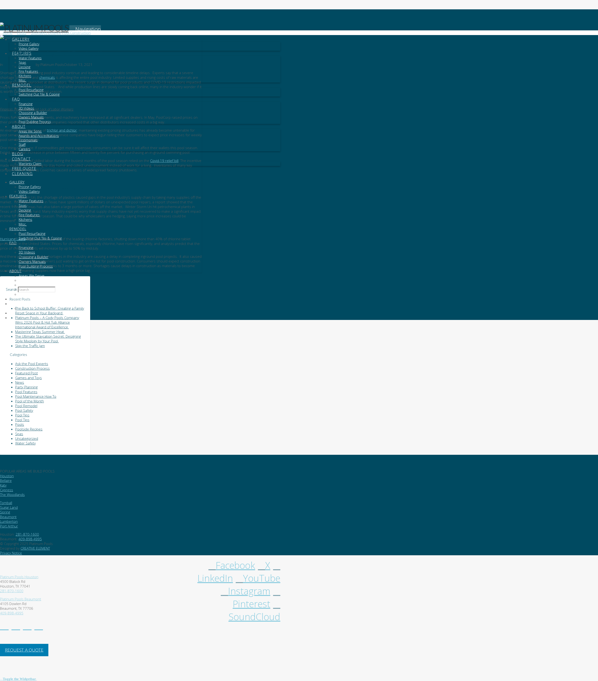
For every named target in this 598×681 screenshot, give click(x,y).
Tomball (6, 502)
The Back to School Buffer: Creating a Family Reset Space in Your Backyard (49, 310)
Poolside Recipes (29, 429)
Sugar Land (9, 507)
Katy (3, 485)
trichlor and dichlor (62, 130)
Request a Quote (24, 650)
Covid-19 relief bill (164, 160)
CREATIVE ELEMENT (35, 548)
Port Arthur (9, 526)
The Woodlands (12, 494)
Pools (19, 424)
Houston (7, 475)
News (8, 64)
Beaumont (8, 516)
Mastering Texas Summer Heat (40, 331)
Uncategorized (26, 438)
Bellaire (6, 480)
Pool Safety (24, 410)
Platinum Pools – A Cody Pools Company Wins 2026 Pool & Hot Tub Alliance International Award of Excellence (47, 322)
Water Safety (24, 64)
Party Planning (26, 387)
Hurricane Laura (12, 239)
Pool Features (26, 391)
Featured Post (26, 373)
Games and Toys (28, 377)
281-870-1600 (27, 534)
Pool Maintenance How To (35, 396)
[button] (85, 29)
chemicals (47, 77)
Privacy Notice (11, 553)
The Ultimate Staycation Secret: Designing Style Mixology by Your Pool (48, 338)
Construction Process (32, 368)
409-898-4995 (30, 539)
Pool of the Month (29, 401)
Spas (19, 433)
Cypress (6, 489)
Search (11, 289)
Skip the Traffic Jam (30, 345)
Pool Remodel (26, 405)
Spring (5, 512)
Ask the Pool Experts (31, 363)
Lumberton (9, 521)
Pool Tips (22, 415)
